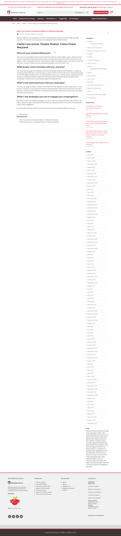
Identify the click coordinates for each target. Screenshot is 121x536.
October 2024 (91, 180)
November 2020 (92, 314)
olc (105, 449)
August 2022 (91, 251)
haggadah (98, 451)
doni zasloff (90, 441)
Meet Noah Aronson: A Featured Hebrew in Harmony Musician (39, 122)
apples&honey (90, 451)
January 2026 (91, 161)
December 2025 (92, 164)
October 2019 (91, 355)
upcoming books (95, 465)
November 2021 (92, 276)
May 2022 (90, 261)
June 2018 (90, 404)
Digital (89, 73)
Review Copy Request (94, 498)
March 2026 (91, 158)
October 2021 (91, 280)
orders (99, 433)
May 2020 (90, 333)
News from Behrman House (44, 492)
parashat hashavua (103, 463)
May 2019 (90, 370)
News (95, 7)
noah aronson (101, 435)
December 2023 (92, 205)
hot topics (94, 455)
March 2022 (91, 267)
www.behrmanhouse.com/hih (29, 108)
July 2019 (90, 364)
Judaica (89, 66)
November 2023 (92, 208)
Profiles (27, 34)
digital (94, 443)
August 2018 (91, 398)
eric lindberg (98, 441)
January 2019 (91, 383)
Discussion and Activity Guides (96, 94)
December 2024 (92, 177)
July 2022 (90, 255)
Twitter (9, 516)
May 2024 (90, 195)
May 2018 (90, 408)
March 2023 (91, 230)
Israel (89, 91)
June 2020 (90, 329)
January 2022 (91, 273)
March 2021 (91, 301)
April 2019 (90, 373)
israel (88, 465)
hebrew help (94, 445)
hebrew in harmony (92, 431)
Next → (26, 114)
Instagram (17, 516)
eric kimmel (99, 453)
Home (13, 23)
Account (100, 7)
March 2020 (91, 339)
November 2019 (92, 351)
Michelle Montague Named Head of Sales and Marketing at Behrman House (97, 123)
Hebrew (24, 23)
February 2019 (91, 379)
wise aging (93, 457)
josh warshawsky (94, 439)
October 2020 (91, 317)
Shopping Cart (67, 486)
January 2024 (91, 202)
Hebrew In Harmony (37, 34)
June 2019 (90, 367)
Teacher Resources (93, 60)
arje (104, 453)
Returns (65, 490)
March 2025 (91, 170)
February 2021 (91, 305)
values (88, 457)
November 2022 (92, 242)
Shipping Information (68, 488)
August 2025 (91, 167)
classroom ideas (91, 461)
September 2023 (92, 214)
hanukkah (93, 463)
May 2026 (90, 155)
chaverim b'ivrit (102, 455)
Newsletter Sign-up (86, 7)
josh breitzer (99, 447)
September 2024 (92, 183)
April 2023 (90, 226)
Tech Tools (90, 79)
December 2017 (92, 423)
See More (11, 493)
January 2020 (91, 345)
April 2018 (90, 411)
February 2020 (91, 342)
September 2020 (92, 320)
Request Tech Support (94, 489)
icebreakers (100, 461)
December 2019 (92, 348)
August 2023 (91, 217)
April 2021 (90, 298)
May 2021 (90, 295)
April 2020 (90, 336)
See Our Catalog (40, 482)
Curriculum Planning (101, 12)
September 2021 (92, 283)
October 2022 (91, 245)
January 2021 (91, 308)
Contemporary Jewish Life (95, 85)
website (88, 455)
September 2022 (92, 248)
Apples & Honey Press (94, 88)
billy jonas (103, 439)
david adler (92, 453)
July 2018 (90, 401)
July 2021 (90, 289)
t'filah (102, 437)
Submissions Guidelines (94, 492)
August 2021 (91, 286)
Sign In (105, 7)
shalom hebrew (95, 437)
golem (95, 433)
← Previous (20, 114)
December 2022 (92, 239)
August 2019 (91, 361)
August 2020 (91, 323)
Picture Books (91, 76)
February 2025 (91, 173)
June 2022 (90, 258)
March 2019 (91, 376)
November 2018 (92, 389)
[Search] (87, 12)
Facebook (13, 516)
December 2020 (92, 311)
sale (87, 453)
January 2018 (91, 420)
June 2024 (90, 192)
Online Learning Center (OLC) (96, 51)
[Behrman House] (15, 483)
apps (91, 433)
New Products (91, 63)
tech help (99, 443)
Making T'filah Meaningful (99, 69)
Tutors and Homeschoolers (44, 494)
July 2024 (90, 189)
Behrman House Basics (94, 48)
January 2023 (91, 236)
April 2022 (90, 264)
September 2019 (92, 358)
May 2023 (90, 223)
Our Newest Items (41, 490)
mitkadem (101, 445)
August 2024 (91, 186)
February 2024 (91, 198)
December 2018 (92, 386)
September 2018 (92, 395)
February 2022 (91, 270)
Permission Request (94, 495)
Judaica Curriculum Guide (43, 488)
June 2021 (90, 292)
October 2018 (91, 392)
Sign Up (110, 7)
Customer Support (93, 486)
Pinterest (21, 516)
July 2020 (90, 326)
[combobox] (62, 12)
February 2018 (91, 417)
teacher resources (97, 459)
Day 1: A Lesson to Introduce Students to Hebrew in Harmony (39, 120)
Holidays (90, 54)
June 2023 (90, 220)
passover (105, 451)
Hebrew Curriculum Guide (43, 486)
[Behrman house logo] (16, 13)
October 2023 (91, 211)
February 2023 (91, 233)
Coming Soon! (91, 98)
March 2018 (91, 414)
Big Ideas (90, 82)
